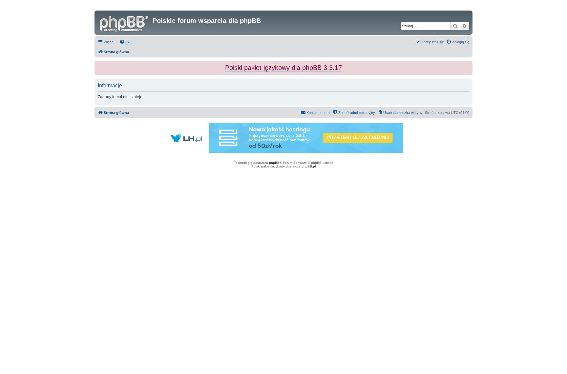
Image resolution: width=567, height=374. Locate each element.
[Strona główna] (124, 22)
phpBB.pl (309, 166)
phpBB (274, 163)
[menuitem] (126, 42)
